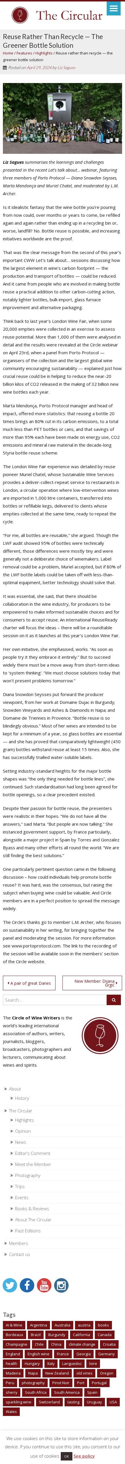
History (22, 1098)
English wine (38, 1353)
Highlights (44, 53)
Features (24, 53)
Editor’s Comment (32, 1153)
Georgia (83, 1353)
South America (67, 1392)
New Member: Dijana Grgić (94, 983)
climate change (82, 1344)
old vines (84, 1373)
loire (93, 1363)
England (13, 1353)
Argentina (38, 1325)
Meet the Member (33, 1164)
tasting (73, 1402)
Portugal (99, 1382)
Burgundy (56, 1334)
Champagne (16, 1344)
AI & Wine (14, 1325)
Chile (39, 1344)
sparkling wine (18, 1402)
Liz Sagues (66, 67)
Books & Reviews (32, 1208)
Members (18, 1243)
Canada (105, 1334)
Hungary (32, 1363)
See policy (84, 1456)
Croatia (109, 1344)
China (56, 1344)
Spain (92, 1392)
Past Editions (28, 1231)
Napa (33, 1373)
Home (8, 53)
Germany (106, 1353)
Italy (51, 1363)
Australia (62, 1325)
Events (21, 1197)
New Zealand (57, 1373)
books (103, 1325)
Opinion (23, 1131)
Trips (20, 1186)
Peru (10, 1382)
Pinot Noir (60, 1382)
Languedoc (72, 1363)
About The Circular (33, 1219)
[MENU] (114, 8)
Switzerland (49, 1402)
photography (33, 1382)
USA (113, 1402)
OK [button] (66, 1456)
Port (80, 1382)
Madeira (13, 1373)
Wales (11, 1411)
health (11, 1363)
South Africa (36, 1392)
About (15, 1089)
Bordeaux (14, 1334)
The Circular (20, 1111)
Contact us (19, 1254)
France (63, 1353)
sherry (11, 1392)
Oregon (106, 1373)
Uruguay (94, 1402)
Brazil (36, 1334)
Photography (27, 1175)
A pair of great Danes (30, 983)
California (81, 1334)
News (20, 1142)
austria (84, 1325)
